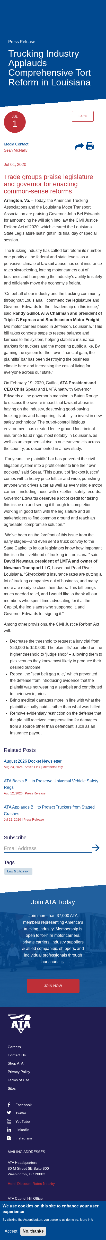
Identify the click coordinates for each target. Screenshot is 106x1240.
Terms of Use (18, 1080)
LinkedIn (22, 1130)
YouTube (22, 1121)
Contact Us (17, 1055)
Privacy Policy (19, 1072)
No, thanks (33, 1231)
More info (86, 1220)
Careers (14, 1047)
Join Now (53, 986)
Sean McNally (16, 150)
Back (82, 116)
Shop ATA (15, 1063)
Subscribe (96, 847)
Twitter (20, 1113)
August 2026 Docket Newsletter (32, 761)
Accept (11, 1231)
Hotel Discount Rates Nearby (31, 1184)
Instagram (23, 1138)
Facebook (23, 1105)
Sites (12, 1088)
